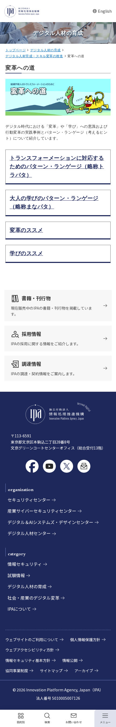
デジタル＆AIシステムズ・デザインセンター (50, 522)
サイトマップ (51, 670)
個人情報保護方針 (85, 639)
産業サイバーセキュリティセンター (42, 511)
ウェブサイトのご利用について (31, 639)
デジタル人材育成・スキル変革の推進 (34, 56)
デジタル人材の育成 (45, 50)
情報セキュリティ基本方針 (27, 660)
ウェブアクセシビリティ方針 (29, 649)
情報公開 (69, 660)
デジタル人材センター (29, 533)
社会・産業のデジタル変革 (33, 597)
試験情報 (16, 575)
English (102, 11)
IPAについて (19, 609)
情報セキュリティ (25, 564)
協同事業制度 (16, 670)
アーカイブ (83, 670)
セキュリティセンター (29, 499)
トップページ (15, 50)
